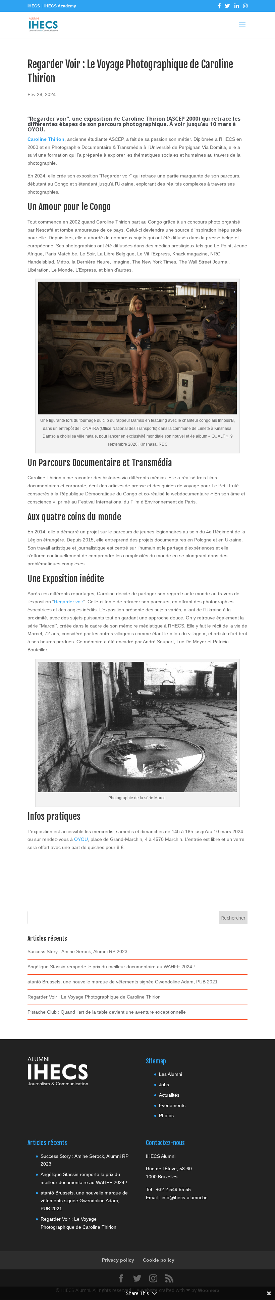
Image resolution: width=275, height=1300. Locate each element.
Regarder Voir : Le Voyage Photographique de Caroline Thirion (94, 997)
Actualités (169, 1095)
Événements (172, 1105)
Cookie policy (158, 1260)
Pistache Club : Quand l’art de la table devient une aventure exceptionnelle (107, 1012)
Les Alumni (170, 1074)
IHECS (34, 6)
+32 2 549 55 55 (173, 1189)
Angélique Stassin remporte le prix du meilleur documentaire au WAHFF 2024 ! (111, 966)
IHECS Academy (60, 6)
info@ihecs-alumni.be (185, 1197)
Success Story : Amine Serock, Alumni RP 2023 (77, 951)
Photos (166, 1115)
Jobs (164, 1084)
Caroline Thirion (46, 139)
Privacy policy (118, 1260)
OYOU (81, 839)
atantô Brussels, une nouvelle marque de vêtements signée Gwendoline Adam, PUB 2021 (123, 981)
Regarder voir (68, 601)
